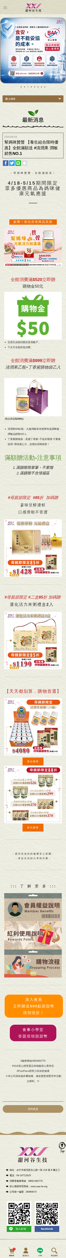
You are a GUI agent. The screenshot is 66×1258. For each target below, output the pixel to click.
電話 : (12, 1175)
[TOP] (62, 1148)
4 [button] (31, 87)
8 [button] (45, 87)
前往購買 (33, 827)
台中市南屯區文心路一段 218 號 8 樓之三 (38, 1170)
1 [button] (21, 87)
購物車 (12, 1252)
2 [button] (24, 87)
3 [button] (28, 87)
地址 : (12, 1170)
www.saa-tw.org (39, 1186)
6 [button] (38, 87)
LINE (40, 1255)
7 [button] (41, 87)
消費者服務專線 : (18, 1181)
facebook (47, 1228)
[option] (33, 51)
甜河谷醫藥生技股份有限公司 (33, 8)
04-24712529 (23, 1175)
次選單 (11, 99)
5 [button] (34, 87)
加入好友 (21, 1228)
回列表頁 (33, 1109)
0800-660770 (35, 1181)
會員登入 (26, 1255)
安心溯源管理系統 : (19, 1186)
